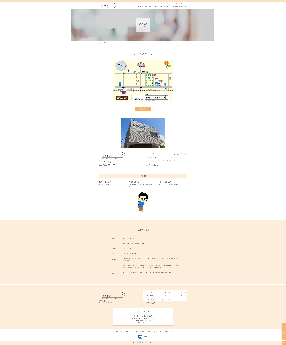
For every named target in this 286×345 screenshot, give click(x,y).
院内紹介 (159, 7)
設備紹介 (165, 7)
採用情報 (177, 7)
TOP (284, 343)
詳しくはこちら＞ (128, 274)
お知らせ (183, 7)
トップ (133, 7)
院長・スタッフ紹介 (150, 7)
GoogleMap (143, 109)
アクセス (171, 7)
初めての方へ (140, 7)
